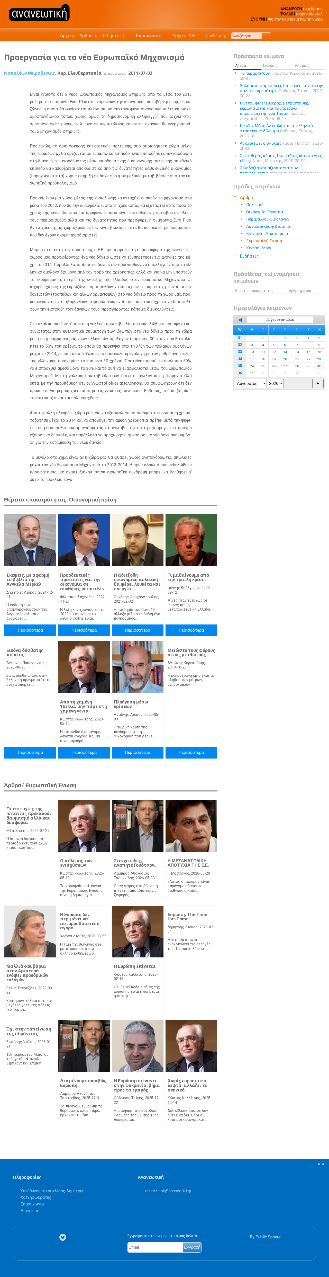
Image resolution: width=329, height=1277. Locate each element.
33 (240, 352)
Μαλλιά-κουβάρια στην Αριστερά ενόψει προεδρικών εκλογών (27, 973)
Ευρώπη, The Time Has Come (187, 917)
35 (240, 366)
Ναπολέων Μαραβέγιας (29, 73)
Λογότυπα (30, 1210)
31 (240, 338)
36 (240, 373)
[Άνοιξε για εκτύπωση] (204, 85)
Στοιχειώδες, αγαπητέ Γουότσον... (135, 863)
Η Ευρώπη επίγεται (135, 966)
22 (308, 359)
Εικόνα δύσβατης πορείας (24, 652)
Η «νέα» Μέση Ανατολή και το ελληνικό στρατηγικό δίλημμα (276, 130)
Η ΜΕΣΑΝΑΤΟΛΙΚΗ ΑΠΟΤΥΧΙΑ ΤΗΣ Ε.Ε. (188, 863)
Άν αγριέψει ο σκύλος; (281, 146)
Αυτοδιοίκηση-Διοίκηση (269, 226)
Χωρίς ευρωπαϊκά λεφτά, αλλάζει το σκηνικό (187, 1085)
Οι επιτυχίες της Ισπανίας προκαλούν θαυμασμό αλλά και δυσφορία (29, 815)
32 (240, 345)
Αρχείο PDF (183, 35)
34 (240, 359)
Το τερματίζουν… (281, 76)
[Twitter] (63, 1237)
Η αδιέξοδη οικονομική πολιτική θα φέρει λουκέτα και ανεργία (137, 582)
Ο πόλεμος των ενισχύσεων (76, 863)
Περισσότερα (30, 630)
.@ (168, 1190)
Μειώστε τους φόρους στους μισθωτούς (191, 652)
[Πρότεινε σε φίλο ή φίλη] (213, 85)
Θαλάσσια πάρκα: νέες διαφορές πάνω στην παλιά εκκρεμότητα (282, 90)
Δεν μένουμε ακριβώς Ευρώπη (83, 1083)
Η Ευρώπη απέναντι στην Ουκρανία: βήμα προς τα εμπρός (137, 1085)
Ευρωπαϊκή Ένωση (264, 240)
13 (285, 352)
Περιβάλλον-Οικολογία (267, 219)
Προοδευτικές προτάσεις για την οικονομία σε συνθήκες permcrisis (82, 582)
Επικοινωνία (148, 35)
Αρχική (67, 35)
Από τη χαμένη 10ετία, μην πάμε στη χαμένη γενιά (83, 706)
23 (319, 359)
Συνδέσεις (215, 35)
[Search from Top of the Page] (266, 35)
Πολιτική (254, 204)
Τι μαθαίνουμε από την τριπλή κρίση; (188, 577)
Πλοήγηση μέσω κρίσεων (131, 704)
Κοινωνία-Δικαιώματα (268, 233)
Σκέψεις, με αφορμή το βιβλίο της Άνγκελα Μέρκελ (27, 580)
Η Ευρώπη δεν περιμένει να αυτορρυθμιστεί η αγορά (79, 921)
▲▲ (321, 1163)
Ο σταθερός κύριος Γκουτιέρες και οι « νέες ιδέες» (281, 158)
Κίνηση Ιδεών (258, 247)
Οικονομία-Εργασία (264, 211)
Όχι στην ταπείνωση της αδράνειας (28, 1031)
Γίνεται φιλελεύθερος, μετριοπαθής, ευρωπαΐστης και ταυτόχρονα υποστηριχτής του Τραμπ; (274, 111)
